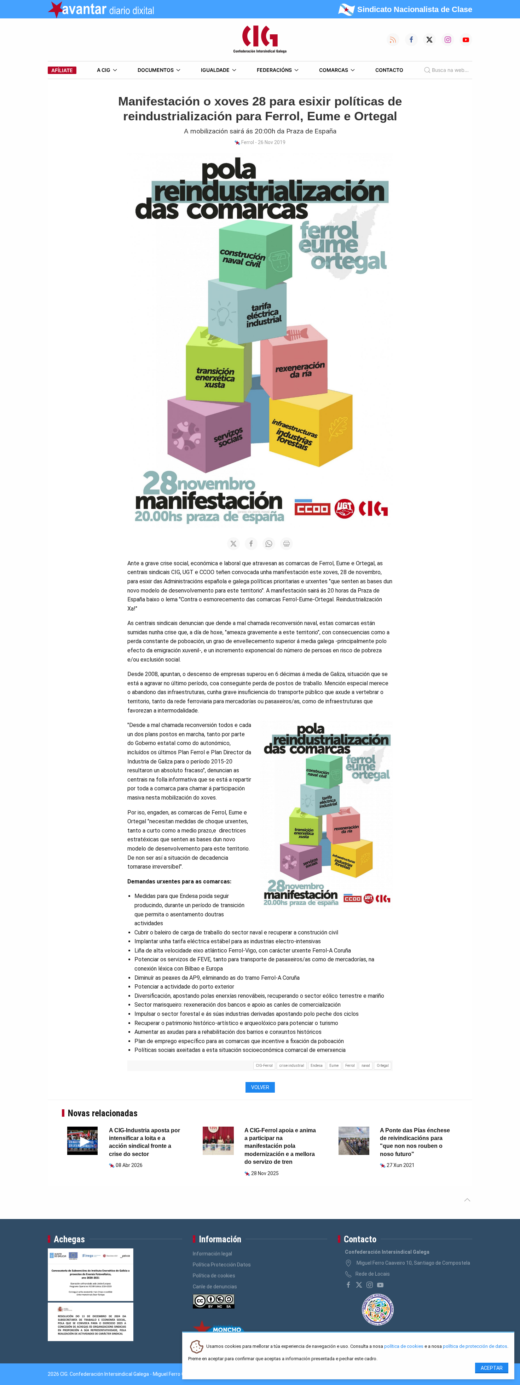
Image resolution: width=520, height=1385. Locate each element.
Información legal (212, 1254)
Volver (260, 1087)
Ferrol (350, 1066)
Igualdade (215, 70)
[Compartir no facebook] (251, 543)
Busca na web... (450, 70)
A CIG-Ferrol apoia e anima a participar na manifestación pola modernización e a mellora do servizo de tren (280, 1146)
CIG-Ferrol (264, 1066)
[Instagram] (369, 1284)
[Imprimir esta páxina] (286, 543)
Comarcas (333, 70)
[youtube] (380, 1284)
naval (366, 1066)
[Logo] (260, 39)
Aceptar (492, 1368)
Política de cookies (214, 1275)
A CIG (103, 70)
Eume (334, 1066)
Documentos (156, 70)
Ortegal (383, 1066)
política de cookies (403, 1346)
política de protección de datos (475, 1346)
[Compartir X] (233, 543)
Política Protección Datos (222, 1264)
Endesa (317, 1066)
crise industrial (291, 1066)
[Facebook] (348, 1284)
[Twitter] (359, 1284)
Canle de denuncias (215, 1286)
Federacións (274, 70)
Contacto (389, 70)
